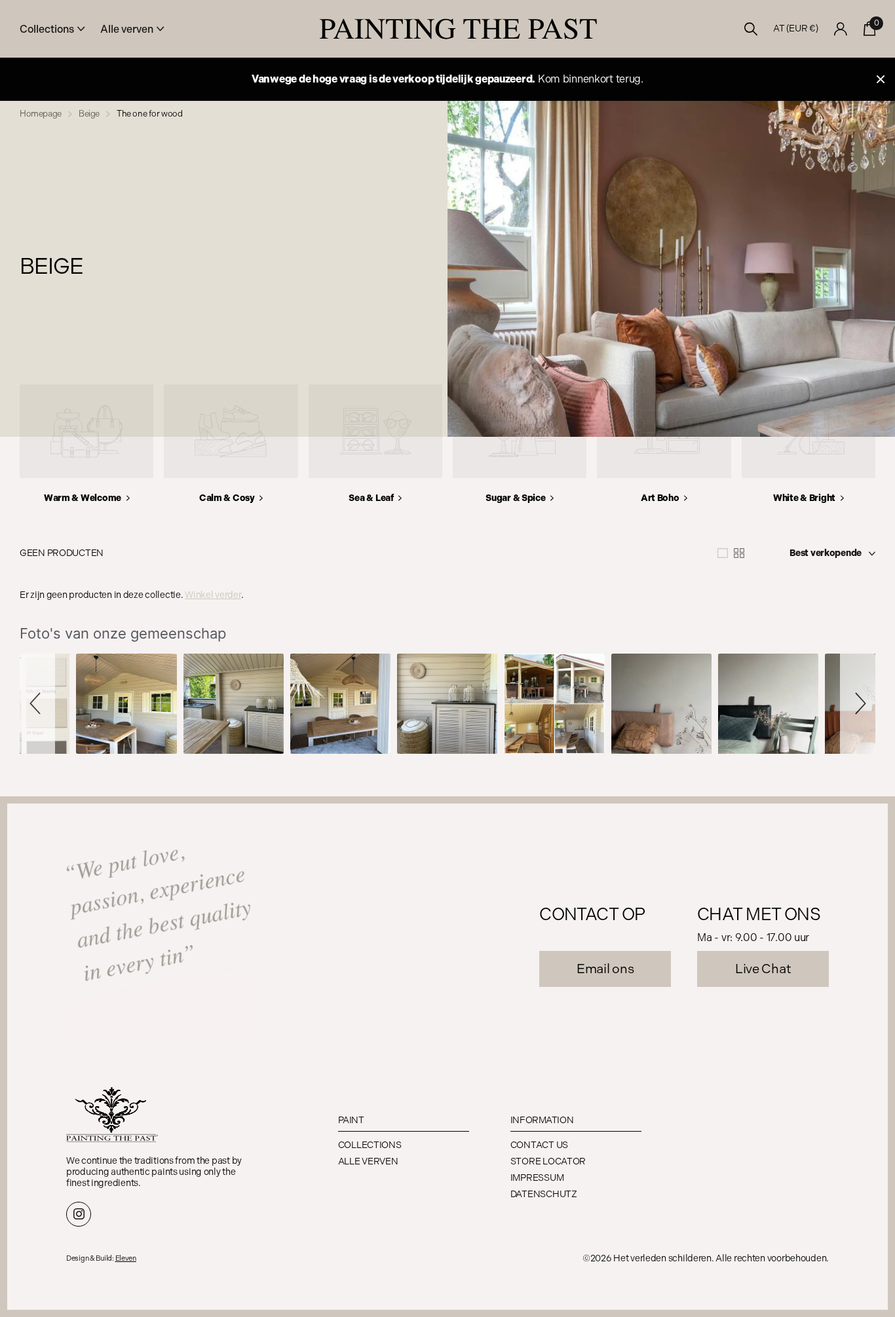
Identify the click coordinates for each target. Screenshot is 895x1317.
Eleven (125, 1258)
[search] (751, 29)
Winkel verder (212, 595)
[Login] (841, 29)
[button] (37, 704)
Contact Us (539, 1145)
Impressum (536, 1177)
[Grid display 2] (739, 553)
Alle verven (368, 1161)
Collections (370, 1145)
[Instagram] (78, 1214)
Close (880, 79)
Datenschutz (543, 1194)
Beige (89, 114)
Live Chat (763, 968)
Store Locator (548, 1161)
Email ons (605, 968)
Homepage (41, 114)
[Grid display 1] (722, 553)
